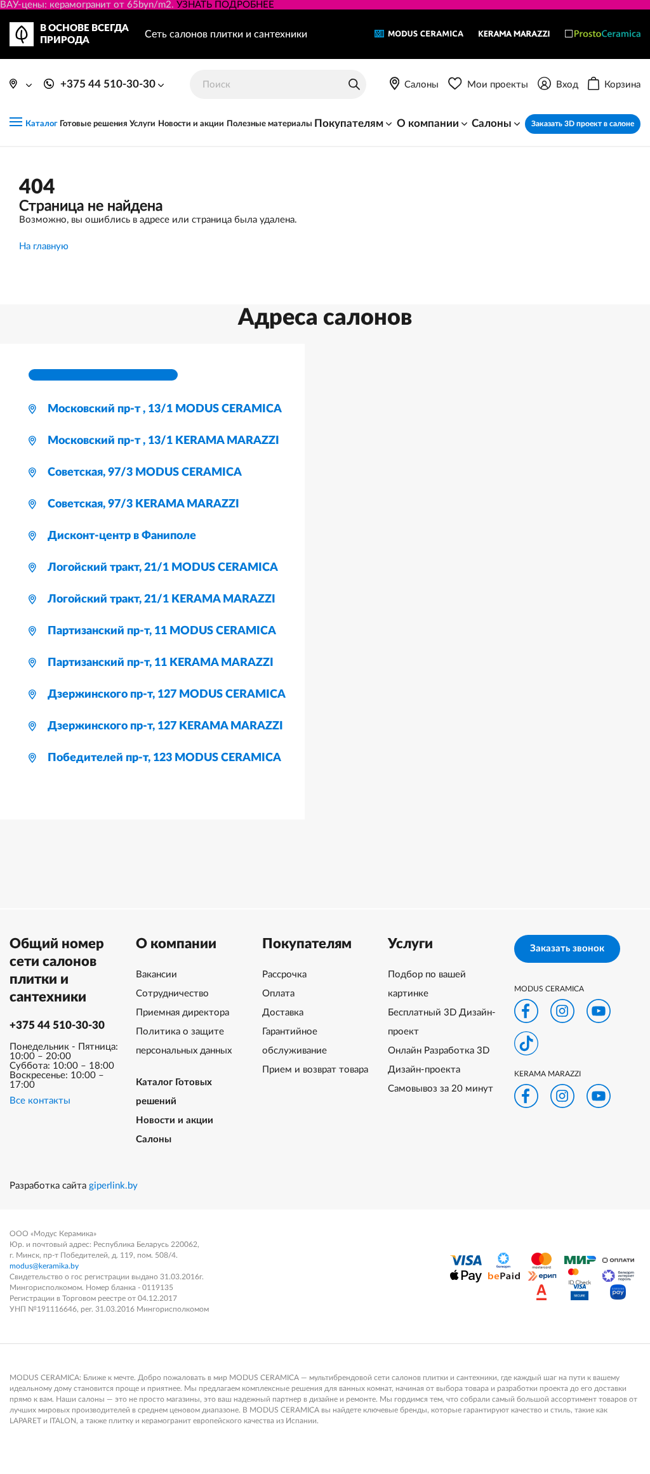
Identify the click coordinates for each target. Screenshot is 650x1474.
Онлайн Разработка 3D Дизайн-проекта (438, 1060)
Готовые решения (94, 124)
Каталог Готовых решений (174, 1092)
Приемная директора (182, 1012)
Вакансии (156, 974)
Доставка (282, 1012)
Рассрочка (284, 974)
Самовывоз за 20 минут (440, 1088)
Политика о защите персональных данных (184, 1041)
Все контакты (40, 1101)
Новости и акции (191, 124)
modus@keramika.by (44, 1266)
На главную (44, 246)
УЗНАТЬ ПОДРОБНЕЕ (225, 5)
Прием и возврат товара (315, 1069)
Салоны (153, 1139)
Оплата (278, 993)
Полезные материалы (269, 124)
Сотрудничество (172, 993)
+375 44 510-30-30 (57, 1025)
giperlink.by (113, 1185)
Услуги (142, 124)
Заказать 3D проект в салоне (582, 123)
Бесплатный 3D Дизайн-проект (442, 1022)
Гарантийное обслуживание (294, 1041)
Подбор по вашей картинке (427, 984)
